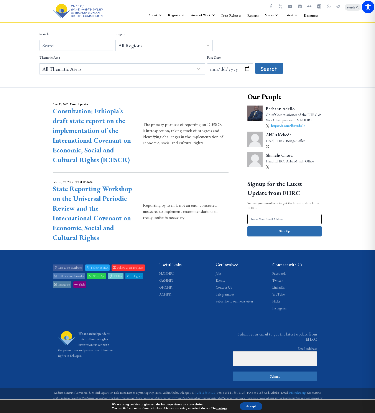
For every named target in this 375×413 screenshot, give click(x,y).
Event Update (79, 104)
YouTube (278, 294)
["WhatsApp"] (328, 6)
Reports (253, 15)
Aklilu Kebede (278, 135)
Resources (311, 15)
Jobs (219, 273)
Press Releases (231, 15)
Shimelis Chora (279, 155)
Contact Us (224, 287)
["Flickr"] (309, 6)
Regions (174, 15)
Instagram (279, 308)
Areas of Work (201, 15)
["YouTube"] (290, 6)
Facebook (279, 273)
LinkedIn (278, 287)
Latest (289, 15)
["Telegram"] (338, 6)
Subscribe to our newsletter (234, 301)
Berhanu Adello (280, 109)
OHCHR (165, 287)
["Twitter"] (280, 6)
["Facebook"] (271, 6)
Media (269, 15)
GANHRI (166, 280)
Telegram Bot (225, 294)
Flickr (276, 301)
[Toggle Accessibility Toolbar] (368, 7)
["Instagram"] (319, 6)
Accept (251, 406)
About (152, 15)
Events (220, 280)
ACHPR (165, 294)
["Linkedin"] (300, 6)
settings (221, 408)
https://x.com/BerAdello (287, 125)
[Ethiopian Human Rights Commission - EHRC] (78, 11)
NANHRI (166, 273)
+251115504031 (205, 393)
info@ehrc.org (297, 393)
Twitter (277, 280)
